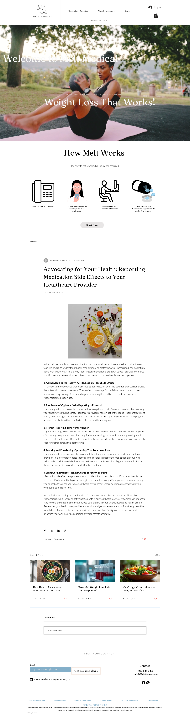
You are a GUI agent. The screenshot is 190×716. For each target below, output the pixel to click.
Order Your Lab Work (109, 209)
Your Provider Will (143, 206)
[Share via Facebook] (45, 530)
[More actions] (144, 260)
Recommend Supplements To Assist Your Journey (143, 210)
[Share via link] (65, 530)
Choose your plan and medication (77, 210)
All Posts (33, 241)
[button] (156, 15)
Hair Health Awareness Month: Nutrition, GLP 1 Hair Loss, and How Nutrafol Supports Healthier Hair (47, 589)
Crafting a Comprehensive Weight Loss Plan (139, 589)
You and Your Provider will (76, 206)
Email (33, 665)
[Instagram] (148, 682)
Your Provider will (109, 206)
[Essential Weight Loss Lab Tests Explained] (95, 571)
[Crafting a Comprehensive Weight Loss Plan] (140, 571)
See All (157, 555)
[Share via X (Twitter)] (51, 530)
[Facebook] (143, 682)
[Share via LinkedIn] (58, 530)
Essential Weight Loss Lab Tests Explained (93, 589)
